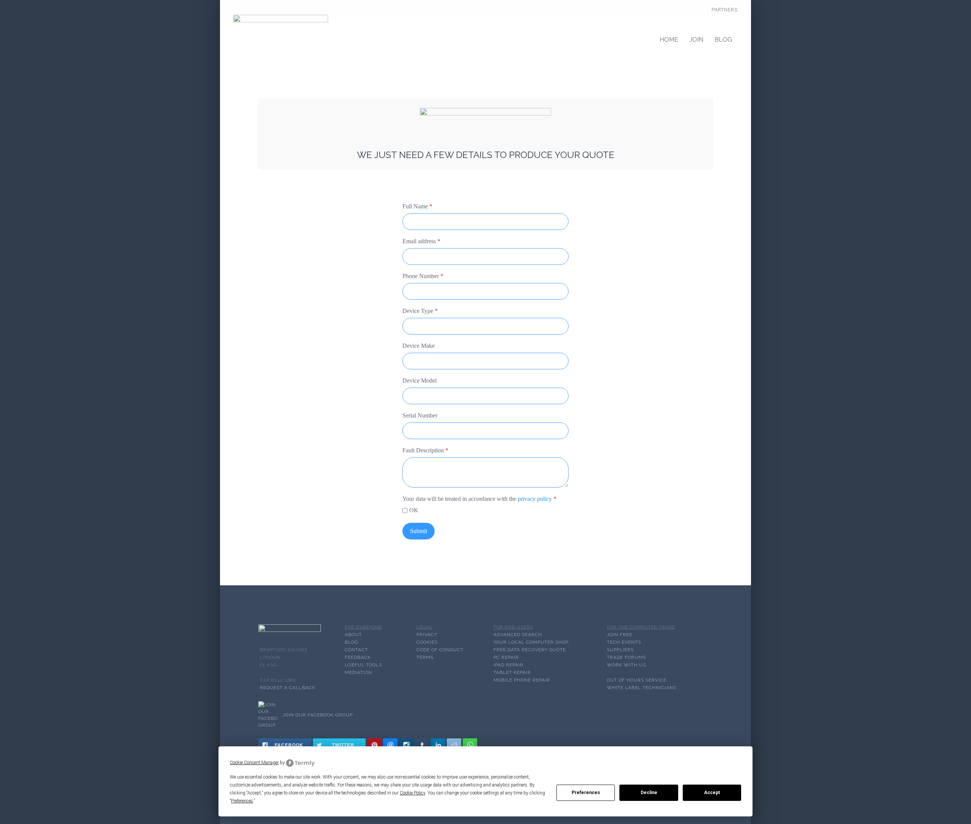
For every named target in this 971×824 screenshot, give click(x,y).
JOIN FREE (619, 634)
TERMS (425, 657)
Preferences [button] (242, 801)
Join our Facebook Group (318, 715)
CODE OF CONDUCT (440, 649)
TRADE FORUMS (626, 657)
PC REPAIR (506, 657)
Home (669, 39)
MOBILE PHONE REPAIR (521, 680)
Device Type (420, 311)
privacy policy (535, 499)
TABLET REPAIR (512, 672)
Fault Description (425, 450)
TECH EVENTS (624, 642)
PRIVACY (426, 634)
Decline (649, 792)
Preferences (586, 792)
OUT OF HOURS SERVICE (636, 680)
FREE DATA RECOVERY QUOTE (529, 649)
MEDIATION (358, 672)
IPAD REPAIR (508, 665)
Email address (421, 241)
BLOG (351, 642)
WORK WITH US (626, 665)
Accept (712, 792)
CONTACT (356, 649)
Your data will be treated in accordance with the (479, 499)
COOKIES (427, 642)
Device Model (419, 380)
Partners (725, 10)
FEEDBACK (358, 657)
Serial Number (419, 415)
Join (696, 39)
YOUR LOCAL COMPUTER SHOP (531, 642)
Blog (723, 39)
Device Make (418, 345)
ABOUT (353, 634)
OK (413, 510)
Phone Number (422, 276)
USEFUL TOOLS (363, 665)
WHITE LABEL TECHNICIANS (641, 687)
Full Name (417, 206)
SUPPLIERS (620, 649)
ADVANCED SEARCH (517, 634)
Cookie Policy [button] (412, 793)
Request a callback (288, 687)
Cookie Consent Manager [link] (254, 762)
